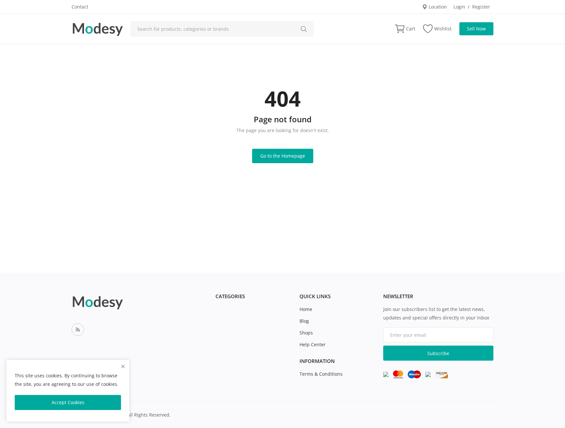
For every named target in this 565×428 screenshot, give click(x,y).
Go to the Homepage (282, 156)
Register (481, 7)
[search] (303, 28)
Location (437, 7)
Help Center (313, 344)
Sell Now (476, 29)
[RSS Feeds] (78, 329)
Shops (306, 333)
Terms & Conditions (321, 374)
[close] (123, 366)
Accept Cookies (68, 402)
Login (459, 7)
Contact (80, 7)
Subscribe (438, 353)
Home (306, 309)
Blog (304, 321)
